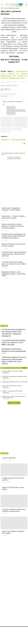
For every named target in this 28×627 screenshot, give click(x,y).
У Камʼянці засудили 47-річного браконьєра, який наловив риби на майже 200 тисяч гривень (14, 360)
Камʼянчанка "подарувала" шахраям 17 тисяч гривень (11, 209)
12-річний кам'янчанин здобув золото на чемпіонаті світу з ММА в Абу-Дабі (14, 264)
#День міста (3, 85)
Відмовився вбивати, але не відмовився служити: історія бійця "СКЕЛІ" (14, 274)
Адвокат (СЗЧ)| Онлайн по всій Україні (13, 488)
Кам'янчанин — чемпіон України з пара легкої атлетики (13, 217)
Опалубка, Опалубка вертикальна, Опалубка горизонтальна (14, 510)
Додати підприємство (14, 402)
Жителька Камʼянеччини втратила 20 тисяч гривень (13, 245)
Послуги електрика (8, 458)
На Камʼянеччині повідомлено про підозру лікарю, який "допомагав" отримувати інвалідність (14, 236)
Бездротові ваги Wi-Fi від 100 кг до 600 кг (13, 479)
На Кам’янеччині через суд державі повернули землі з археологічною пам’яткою (14, 254)
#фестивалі (9, 85)
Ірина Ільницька (7, 89)
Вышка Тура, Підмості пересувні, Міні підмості (13, 532)
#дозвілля (15, 85)
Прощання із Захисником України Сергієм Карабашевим (14, 350)
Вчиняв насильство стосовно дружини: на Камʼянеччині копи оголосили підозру (13, 226)
